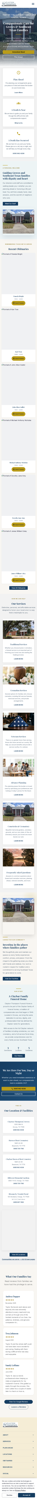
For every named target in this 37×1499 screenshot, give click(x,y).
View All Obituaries (18, 588)
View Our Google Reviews (18, 1402)
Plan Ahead (18, 57)
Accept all (26, 1495)
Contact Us (18, 1094)
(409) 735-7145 (18, 1148)
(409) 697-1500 (18, 1202)
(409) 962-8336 (18, 153)
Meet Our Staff (10, 204)
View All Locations (18, 1255)
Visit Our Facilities (11, 979)
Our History (18, 1056)
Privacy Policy (20, 1490)
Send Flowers (18, 303)
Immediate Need (18, 52)
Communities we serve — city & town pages (18, 1259)
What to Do (18, 123)
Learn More (19, 92)
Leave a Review (18, 1407)
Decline (9, 1495)
